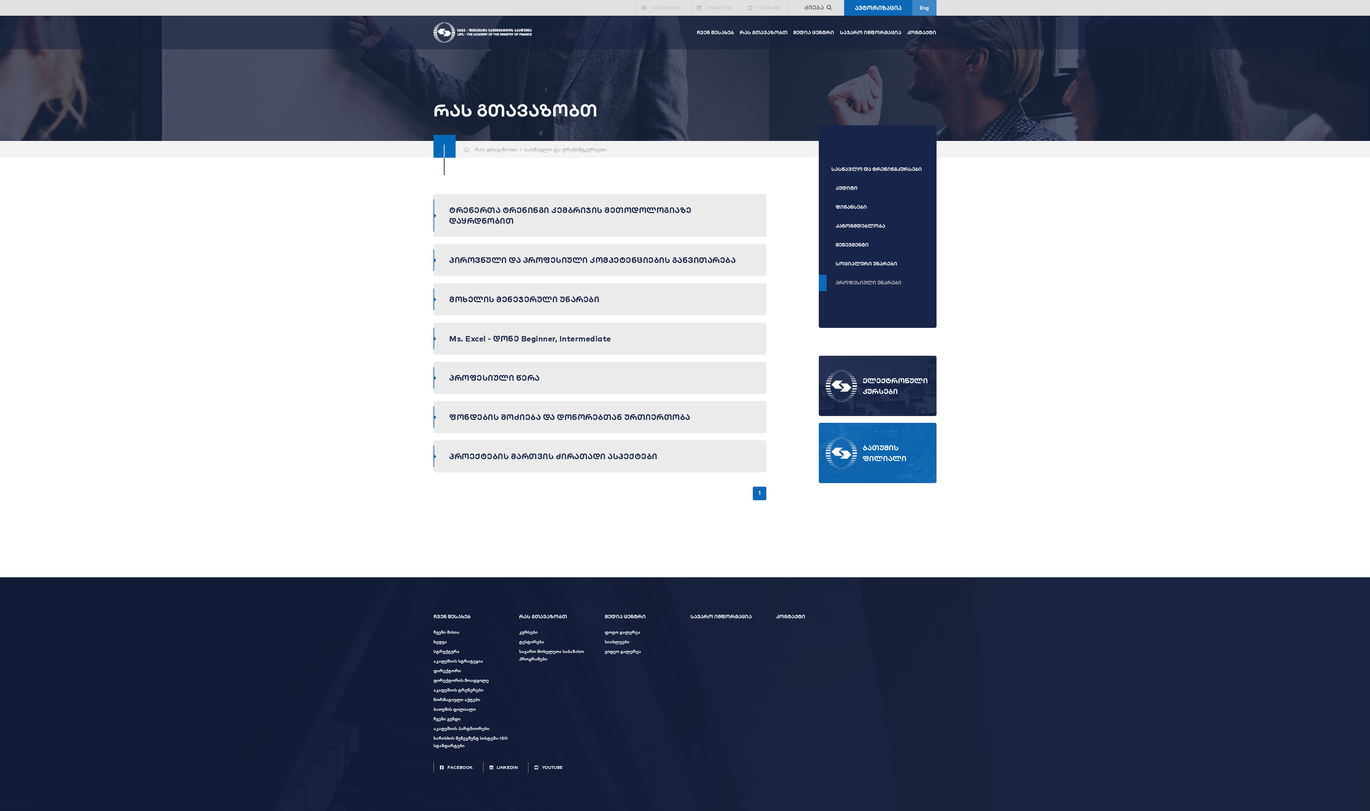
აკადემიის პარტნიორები (461, 728)
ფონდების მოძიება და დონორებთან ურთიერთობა (569, 417)
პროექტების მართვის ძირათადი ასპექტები (553, 456)
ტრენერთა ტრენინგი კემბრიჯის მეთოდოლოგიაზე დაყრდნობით (570, 215)
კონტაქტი (921, 32)
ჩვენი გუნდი (447, 718)
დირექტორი (447, 670)
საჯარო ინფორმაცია (870, 32)
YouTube (769, 8)
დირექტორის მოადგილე (461, 680)
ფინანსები (851, 207)
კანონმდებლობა (860, 226)
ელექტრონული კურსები (895, 386)
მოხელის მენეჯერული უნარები (524, 299)
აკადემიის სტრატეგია (458, 661)
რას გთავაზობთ (763, 32)
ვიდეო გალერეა (623, 651)
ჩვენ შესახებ (715, 32)
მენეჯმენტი (852, 245)
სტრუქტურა (446, 651)
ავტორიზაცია (878, 7)
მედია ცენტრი (813, 32)
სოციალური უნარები (866, 263)
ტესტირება (531, 641)
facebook (666, 8)
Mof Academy (482, 32)
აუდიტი (847, 188)
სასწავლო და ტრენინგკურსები (876, 169)
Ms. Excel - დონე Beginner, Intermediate (530, 339)
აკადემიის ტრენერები (458, 690)
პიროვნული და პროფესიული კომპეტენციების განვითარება (592, 260)
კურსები (528, 632)
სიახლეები (617, 641)
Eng (924, 8)
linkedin (718, 8)
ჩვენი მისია (446, 632)
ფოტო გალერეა (622, 632)
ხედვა (440, 641)
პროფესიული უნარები (869, 282)
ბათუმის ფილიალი (885, 453)
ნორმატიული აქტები (456, 699)
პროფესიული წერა (494, 378)
